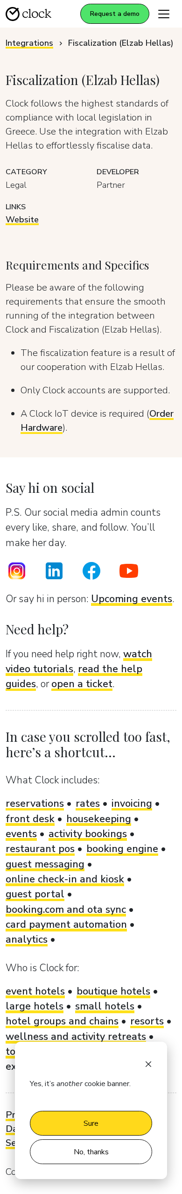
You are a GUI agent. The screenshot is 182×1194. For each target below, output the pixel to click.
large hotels (34, 1006)
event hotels (35, 991)
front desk (30, 819)
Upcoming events (131, 599)
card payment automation (66, 924)
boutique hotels (113, 991)
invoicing (132, 803)
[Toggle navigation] (163, 14)
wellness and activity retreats (76, 1037)
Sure (91, 1123)
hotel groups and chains (62, 1021)
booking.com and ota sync (66, 910)
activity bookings (88, 834)
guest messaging (45, 864)
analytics (27, 939)
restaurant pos (40, 849)
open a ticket (81, 684)
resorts (147, 1021)
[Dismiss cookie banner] (148, 1063)
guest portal (35, 894)
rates (88, 803)
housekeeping (98, 819)
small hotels (104, 1006)
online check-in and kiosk (65, 879)
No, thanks (91, 1152)
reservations (35, 803)
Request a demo (115, 13)
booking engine (122, 849)
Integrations (29, 43)
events (21, 834)
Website (22, 219)
